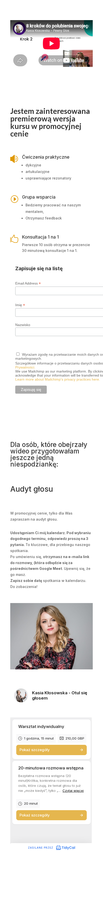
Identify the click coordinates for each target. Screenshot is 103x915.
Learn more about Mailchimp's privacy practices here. (57, 379)
